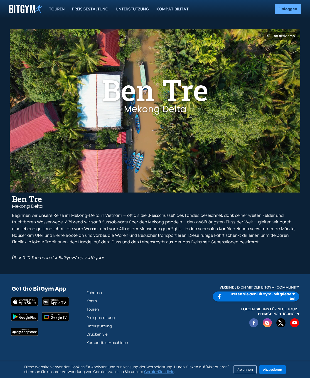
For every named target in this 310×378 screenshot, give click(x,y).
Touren (57, 9)
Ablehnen (245, 369)
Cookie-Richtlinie (159, 371)
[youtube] (294, 322)
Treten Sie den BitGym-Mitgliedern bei (262, 296)
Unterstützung (132, 9)
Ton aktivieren (283, 36)
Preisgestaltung (90, 9)
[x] (280, 322)
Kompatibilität (172, 9)
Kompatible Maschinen (107, 342)
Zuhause (94, 292)
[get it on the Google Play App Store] (24, 316)
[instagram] (267, 322)
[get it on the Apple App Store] (24, 301)
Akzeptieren (272, 369)
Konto (92, 301)
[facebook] (253, 322)
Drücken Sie (97, 334)
